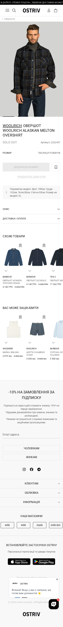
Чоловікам (31, 448)
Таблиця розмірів (49, 153)
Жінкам (31, 457)
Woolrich (12, 126)
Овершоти (9, 19)
